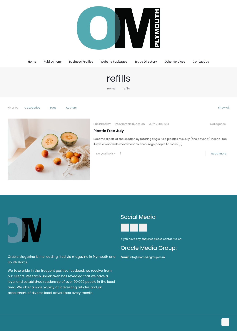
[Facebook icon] (208, 322)
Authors (71, 107)
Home (111, 88)
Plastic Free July (109, 130)
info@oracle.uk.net (128, 124)
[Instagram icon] (216, 322)
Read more (218, 153)
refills (126, 88)
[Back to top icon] (225, 322)
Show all (223, 107)
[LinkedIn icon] (212, 322)
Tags (53, 107)
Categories (32, 107)
